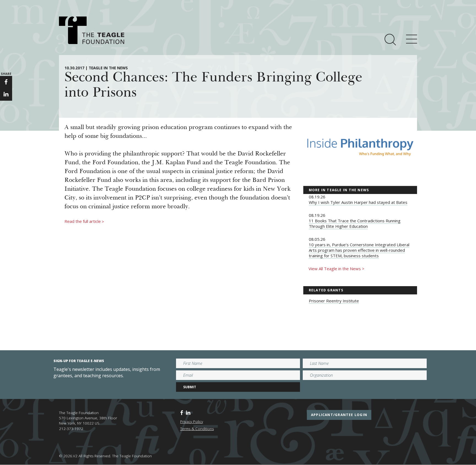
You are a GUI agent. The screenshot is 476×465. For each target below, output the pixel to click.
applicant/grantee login (339, 414)
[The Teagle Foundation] (91, 30)
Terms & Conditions (197, 428)
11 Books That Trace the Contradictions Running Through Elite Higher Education (355, 223)
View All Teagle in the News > (336, 268)
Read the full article (84, 221)
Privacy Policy (191, 421)
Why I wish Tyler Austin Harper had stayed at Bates (358, 202)
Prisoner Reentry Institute (334, 300)
